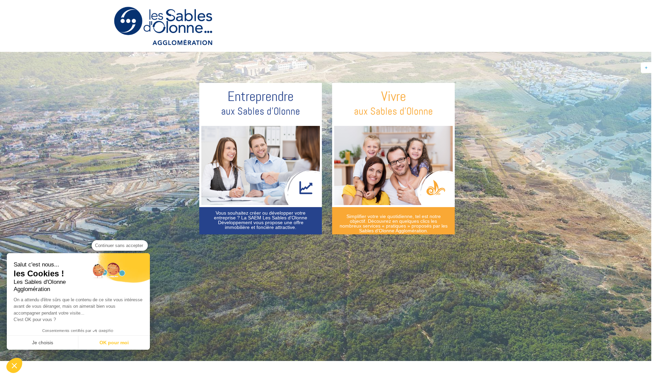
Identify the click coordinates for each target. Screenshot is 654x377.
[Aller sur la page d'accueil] (163, 27)
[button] (14, 365)
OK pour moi (114, 342)
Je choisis (42, 342)
